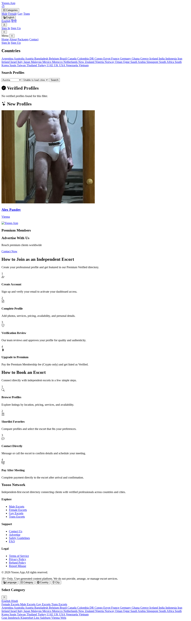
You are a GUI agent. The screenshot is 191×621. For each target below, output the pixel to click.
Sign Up (16, 28)
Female (12, 13)
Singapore (152, 62)
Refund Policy (17, 562)
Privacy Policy (17, 559)
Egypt (107, 58)
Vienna (55, 617)
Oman (119, 62)
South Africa (167, 62)
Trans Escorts (17, 516)
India (162, 58)
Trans (26, 13)
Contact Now (9, 251)
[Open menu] (4, 32)
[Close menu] (12, 36)
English (9, 17)
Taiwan (21, 65)
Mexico (47, 62)
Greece (144, 58)
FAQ (12, 541)
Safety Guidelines (19, 538)
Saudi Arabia (138, 62)
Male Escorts (16, 506)
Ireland (5, 62)
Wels (63, 617)
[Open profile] (4, 25)
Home (5, 39)
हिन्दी (14, 21)
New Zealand (86, 62)
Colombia (83, 58)
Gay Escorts (16, 513)
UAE (50, 65)
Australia (19, 58)
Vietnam (84, 65)
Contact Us (15, 531)
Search (54, 80)
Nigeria (100, 62)
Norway (110, 62)
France (115, 58)
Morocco (57, 62)
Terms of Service (19, 555)
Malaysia (36, 62)
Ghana (136, 58)
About (13, 39)
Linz (37, 617)
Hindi (14, 601)
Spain (13, 65)
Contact (33, 39)
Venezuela (72, 65)
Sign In (5, 28)
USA (62, 65)
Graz (4, 617)
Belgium (54, 58)
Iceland (154, 58)
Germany (126, 58)
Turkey (42, 65)
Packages (23, 39)
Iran (180, 58)
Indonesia (171, 58)
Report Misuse (17, 566)
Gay (20, 13)
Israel (14, 62)
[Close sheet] (4, 597)
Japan (27, 62)
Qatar (126, 62)
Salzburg (45, 617)
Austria (29, 58)
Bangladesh (41, 58)
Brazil (64, 58)
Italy (21, 62)
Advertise (14, 534)
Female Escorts (18, 509)
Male (4, 13)
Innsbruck (14, 617)
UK (56, 65)
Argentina (7, 58)
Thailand (32, 65)
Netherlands (70, 62)
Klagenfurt (27, 617)
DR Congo (96, 58)
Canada (72, 58)
